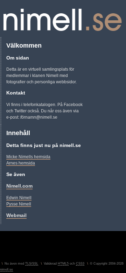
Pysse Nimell (18, 204)
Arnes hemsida (20, 163)
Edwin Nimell (18, 198)
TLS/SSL (31, 263)
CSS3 (80, 263)
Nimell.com (19, 186)
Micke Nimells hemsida (28, 157)
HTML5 (63, 263)
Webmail (16, 215)
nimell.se (6, 269)
